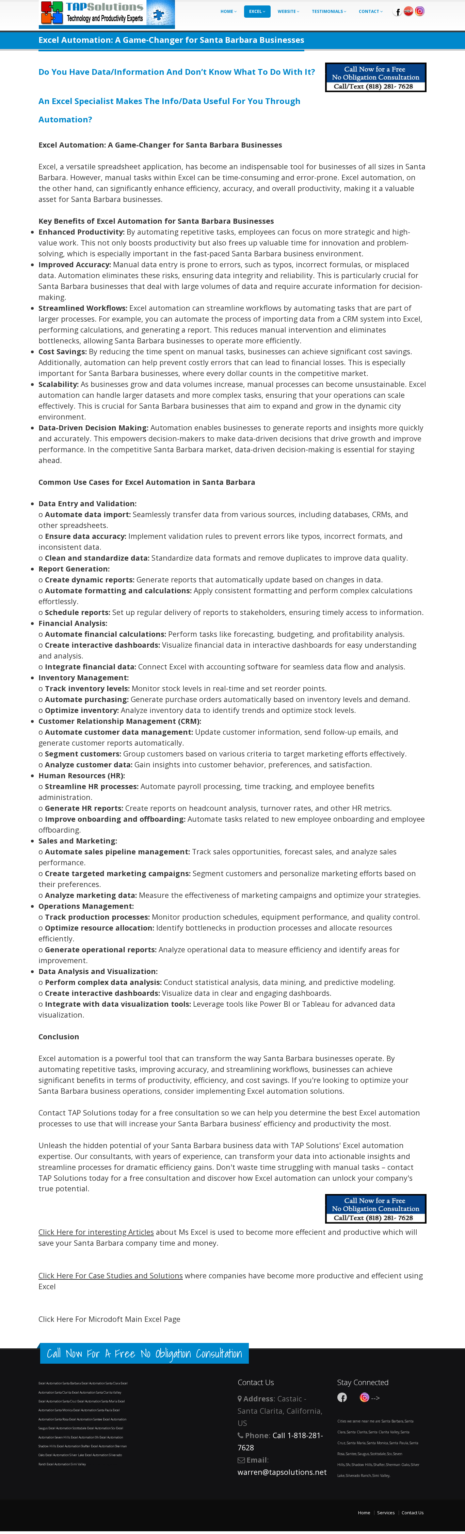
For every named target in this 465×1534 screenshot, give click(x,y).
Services (386, 1513)
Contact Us (413, 1513)
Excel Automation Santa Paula (93, 1410)
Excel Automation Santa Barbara (59, 1383)
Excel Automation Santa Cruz (57, 1401)
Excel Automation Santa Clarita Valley (96, 1392)
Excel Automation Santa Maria (97, 1401)
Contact (369, 11)
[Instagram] (419, 11)
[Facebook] (397, 11)
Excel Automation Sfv (85, 1437)
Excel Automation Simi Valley (66, 1464)
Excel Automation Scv (101, 1428)
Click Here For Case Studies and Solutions (110, 1275)
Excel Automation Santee (86, 1419)
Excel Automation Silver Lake (65, 1455)
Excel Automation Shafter (74, 1446)
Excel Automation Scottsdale (67, 1428)
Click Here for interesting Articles (96, 1232)
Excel (256, 11)
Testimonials (328, 11)
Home (227, 11)
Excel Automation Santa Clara (101, 1383)
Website (287, 11)
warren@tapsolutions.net (282, 1472)
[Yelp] (408, 11)
